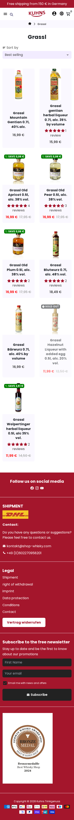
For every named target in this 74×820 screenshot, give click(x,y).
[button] (55, 130)
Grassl (41, 24)
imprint (8, 591)
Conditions (11, 605)
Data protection (15, 598)
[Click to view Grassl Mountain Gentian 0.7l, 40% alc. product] (18, 84)
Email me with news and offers (27, 683)
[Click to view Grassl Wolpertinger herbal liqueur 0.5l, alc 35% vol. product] (18, 398)
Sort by (12, 47)
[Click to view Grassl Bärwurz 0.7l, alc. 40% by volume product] (18, 319)
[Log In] (54, 13)
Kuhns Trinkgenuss (48, 801)
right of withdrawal (17, 584)
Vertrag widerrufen (24, 622)
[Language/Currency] (61, 13)
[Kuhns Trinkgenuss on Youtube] (42, 488)
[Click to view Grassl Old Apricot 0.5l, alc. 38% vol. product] (18, 169)
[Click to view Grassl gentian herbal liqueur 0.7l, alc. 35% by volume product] (55, 84)
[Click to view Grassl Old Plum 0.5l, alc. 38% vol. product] (18, 244)
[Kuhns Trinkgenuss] (30, 24)
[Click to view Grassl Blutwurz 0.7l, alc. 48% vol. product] (55, 244)
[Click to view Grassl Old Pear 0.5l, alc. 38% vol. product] (55, 169)
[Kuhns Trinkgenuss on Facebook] (32, 488)
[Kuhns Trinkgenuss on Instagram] (37, 488)
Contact (9, 611)
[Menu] (5, 14)
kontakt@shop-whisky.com (28, 546)
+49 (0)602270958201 (24, 553)
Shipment (10, 577)
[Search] (11, 14)
